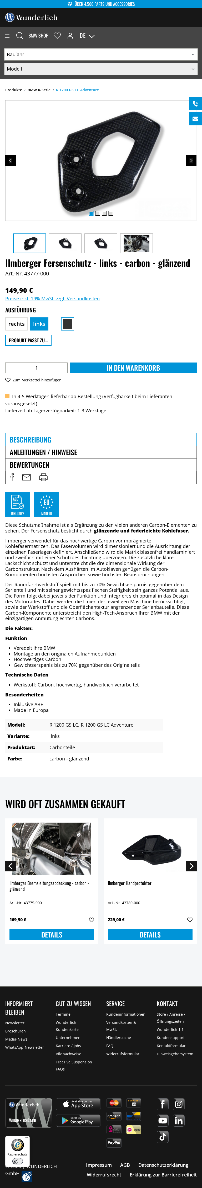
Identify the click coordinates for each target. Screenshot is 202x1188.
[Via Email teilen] (26, 477)
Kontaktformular (171, 1045)
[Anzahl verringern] (10, 368)
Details (51, 934)
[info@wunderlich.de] (195, 118)
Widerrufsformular (122, 1053)
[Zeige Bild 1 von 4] (91, 213)
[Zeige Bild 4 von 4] (110, 213)
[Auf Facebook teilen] (12, 477)
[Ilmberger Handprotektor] (150, 849)
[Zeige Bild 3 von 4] (104, 213)
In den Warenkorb (133, 368)
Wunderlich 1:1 (170, 1029)
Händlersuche (118, 1037)
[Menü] (7, 35)
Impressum (99, 1165)
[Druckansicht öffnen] (43, 477)
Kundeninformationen (125, 1014)
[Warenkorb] (198, 35)
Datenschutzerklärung (163, 1165)
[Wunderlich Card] (28, 1113)
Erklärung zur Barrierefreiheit (163, 1174)
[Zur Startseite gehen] (31, 17)
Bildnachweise (68, 1053)
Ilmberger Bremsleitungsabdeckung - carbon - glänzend (49, 886)
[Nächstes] (191, 160)
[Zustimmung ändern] (27, 1176)
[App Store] (78, 1104)
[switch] (17, 1161)
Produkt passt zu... (28, 340)
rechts (16, 323)
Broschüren (15, 1031)
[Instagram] (179, 1104)
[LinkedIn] (179, 1121)
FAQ (109, 1045)
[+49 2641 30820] (195, 103)
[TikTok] (163, 1137)
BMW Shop (38, 35)
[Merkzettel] (57, 35)
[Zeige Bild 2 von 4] (97, 213)
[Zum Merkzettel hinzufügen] (91, 920)
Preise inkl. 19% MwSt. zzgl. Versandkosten (52, 298)
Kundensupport (171, 1037)
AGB (125, 1165)
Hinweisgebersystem (175, 1053)
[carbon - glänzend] (67, 324)
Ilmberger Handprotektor (130, 883)
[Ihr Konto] (70, 35)
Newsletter (14, 1022)
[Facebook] (163, 1104)
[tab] (101, 439)
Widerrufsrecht (104, 1174)
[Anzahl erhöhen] (62, 368)
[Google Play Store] (78, 1121)
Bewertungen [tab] (29, 465)
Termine (63, 1014)
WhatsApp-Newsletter (24, 1047)
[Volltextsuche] (19, 35)
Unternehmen (68, 1037)
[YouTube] (163, 1121)
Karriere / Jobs (68, 1045)
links (39, 323)
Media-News (16, 1039)
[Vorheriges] (10, 160)
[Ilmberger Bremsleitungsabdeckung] (51, 849)
